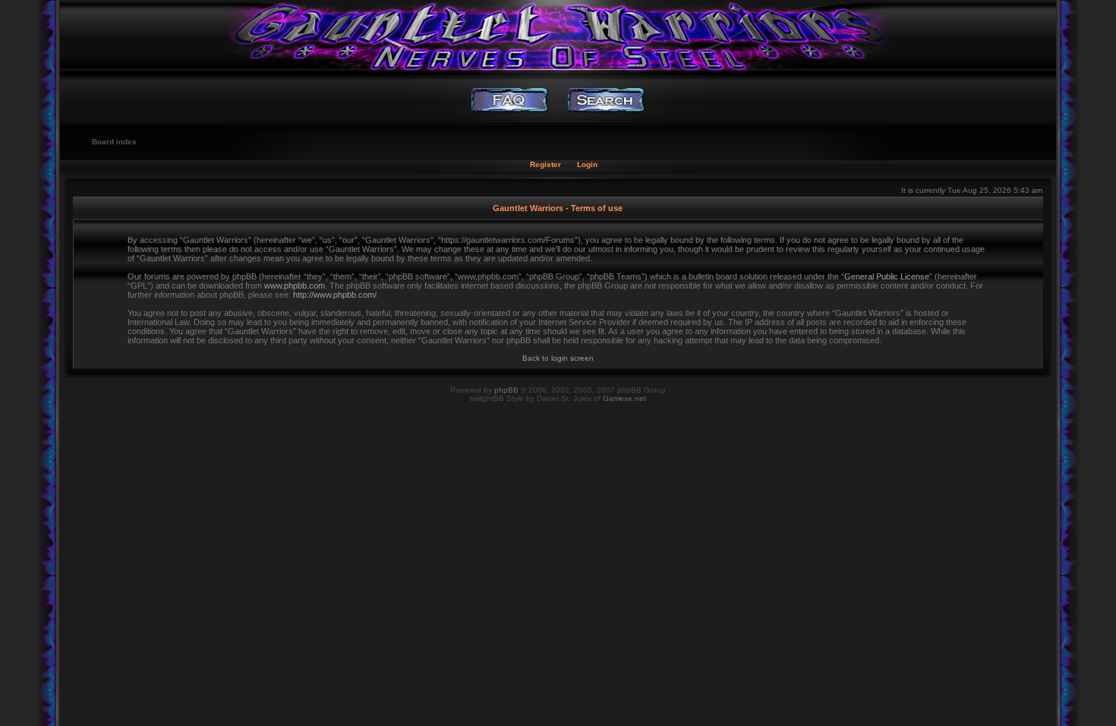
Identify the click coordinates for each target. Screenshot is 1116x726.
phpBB (506, 390)
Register (545, 164)
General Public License (886, 276)
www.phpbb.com (294, 285)
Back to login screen (558, 358)
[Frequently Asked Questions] (509, 100)
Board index (114, 141)
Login (587, 164)
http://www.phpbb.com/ (335, 294)
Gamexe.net (624, 398)
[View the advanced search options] (606, 100)
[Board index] (558, 34)
